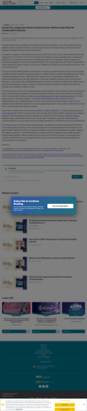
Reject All (64, 405)
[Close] (84, 404)
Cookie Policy (19, 409)
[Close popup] (74, 198)
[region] (43, 404)
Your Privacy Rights (64, 400)
